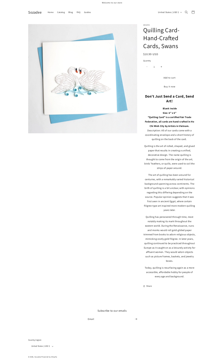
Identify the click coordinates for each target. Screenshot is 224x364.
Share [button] (149, 286)
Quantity (147, 60)
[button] (186, 12)
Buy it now (169, 86)
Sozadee (37, 357)
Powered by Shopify (49, 357)
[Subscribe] (136, 319)
